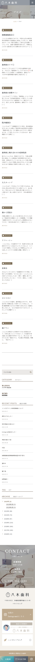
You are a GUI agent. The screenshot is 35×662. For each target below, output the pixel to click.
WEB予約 (22, 659)
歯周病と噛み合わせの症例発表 (14, 152)
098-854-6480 (17, 581)
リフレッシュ (7, 240)
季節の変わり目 (6, 440)
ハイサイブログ (15, 640)
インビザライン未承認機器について (12, 408)
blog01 (8, 30)
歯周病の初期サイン (10, 92)
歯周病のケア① (8, 65)
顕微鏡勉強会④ (8, 35)
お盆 (3, 448)
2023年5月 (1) (11, 504)
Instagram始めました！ (9, 432)
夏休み (4, 463)
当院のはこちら (16, 614)
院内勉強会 (6, 122)
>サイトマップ (17, 604)
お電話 (8, 659)
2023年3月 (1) (11, 507)
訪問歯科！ (5, 479)
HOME (15, 21)
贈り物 (4, 471)
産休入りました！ (7, 416)
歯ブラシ (5, 328)
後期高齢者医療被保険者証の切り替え (13, 455)
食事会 (4, 268)
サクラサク (6, 298)
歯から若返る (7, 212)
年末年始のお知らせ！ (8, 424)
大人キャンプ (7, 182)
